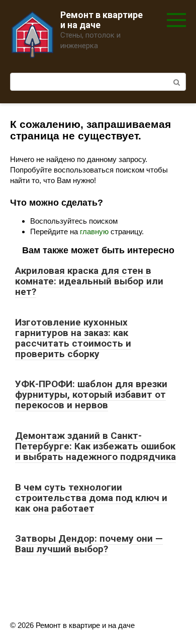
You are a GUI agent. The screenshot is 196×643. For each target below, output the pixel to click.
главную (94, 231)
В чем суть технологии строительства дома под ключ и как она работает (91, 497)
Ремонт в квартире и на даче (101, 20)
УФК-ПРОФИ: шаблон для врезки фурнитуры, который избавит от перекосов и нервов (91, 394)
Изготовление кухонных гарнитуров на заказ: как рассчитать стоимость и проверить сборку (73, 338)
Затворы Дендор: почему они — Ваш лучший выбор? (89, 544)
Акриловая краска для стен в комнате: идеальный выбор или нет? (89, 281)
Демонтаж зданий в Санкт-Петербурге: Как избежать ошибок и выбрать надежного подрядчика (95, 446)
